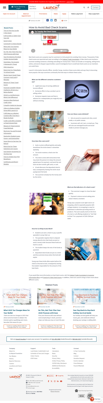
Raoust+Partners (55, 391)
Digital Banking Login (19, 7)
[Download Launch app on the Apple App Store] (50, 375)
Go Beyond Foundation (15, 353)
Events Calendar (79, 361)
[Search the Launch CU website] (84, 7)
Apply (64, 14)
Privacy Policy (56, 358)
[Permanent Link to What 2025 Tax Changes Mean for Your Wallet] (4, 307)
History (11, 358)
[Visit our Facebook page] (48, 381)
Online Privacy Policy (58, 361)
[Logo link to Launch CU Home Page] (51, 7)
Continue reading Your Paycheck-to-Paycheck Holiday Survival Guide (86, 326)
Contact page (31, 388)
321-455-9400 (56, 339)
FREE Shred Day (9, 67)
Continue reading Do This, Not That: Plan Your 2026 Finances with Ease (52, 326)
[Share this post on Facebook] (47, 20)
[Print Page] (62, 20)
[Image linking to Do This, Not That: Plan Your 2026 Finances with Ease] (51, 297)
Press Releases (78, 363)
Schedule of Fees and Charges (40, 353)
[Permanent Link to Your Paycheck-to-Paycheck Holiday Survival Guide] (74, 307)
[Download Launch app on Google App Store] (59, 375)
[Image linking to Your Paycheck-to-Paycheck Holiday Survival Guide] (86, 297)
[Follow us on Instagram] (54, 381)
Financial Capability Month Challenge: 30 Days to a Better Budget (12, 90)
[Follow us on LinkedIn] (57, 381)
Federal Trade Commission (71, 59)
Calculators (55, 351)
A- (64, 20)
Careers (11, 363)
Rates (56, 14)
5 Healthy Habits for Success (13, 105)
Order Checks (35, 356)
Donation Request (79, 358)
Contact (96, 7)
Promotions (43, 14)
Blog (75, 353)
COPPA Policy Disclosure (59, 363)
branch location (21, 339)
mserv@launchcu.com (33, 386)
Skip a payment (94, 14)
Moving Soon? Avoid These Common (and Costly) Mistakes (12, 77)
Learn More (70, 2)
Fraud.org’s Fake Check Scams (52, 277)
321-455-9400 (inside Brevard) (35, 380)
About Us (12, 351)
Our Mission (12, 356)
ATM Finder (34, 358)
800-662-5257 (77, 339)
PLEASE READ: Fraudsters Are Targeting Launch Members (51, 2)
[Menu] (4, 7)
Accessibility (55, 368)
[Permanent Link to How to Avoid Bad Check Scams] (29, 20)
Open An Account (9, 14)
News (11, 368)
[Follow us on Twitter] (51, 381)
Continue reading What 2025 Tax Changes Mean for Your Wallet (17, 326)
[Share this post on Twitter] (51, 20)
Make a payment (77, 14)
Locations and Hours (15, 366)
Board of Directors (14, 361)
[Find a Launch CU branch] (88, 7)
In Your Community (79, 351)
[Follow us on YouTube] (61, 381)
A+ (66, 20)
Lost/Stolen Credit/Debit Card (40, 351)
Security (54, 356)
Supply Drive (8, 41)
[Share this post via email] (55, 20)
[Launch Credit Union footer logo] (16, 376)
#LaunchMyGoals (79, 366)
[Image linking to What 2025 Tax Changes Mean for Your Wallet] (16, 297)
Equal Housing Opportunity (85, 390)
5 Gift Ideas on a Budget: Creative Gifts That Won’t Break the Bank (11, 115)
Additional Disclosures (58, 366)
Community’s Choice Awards (12, 44)
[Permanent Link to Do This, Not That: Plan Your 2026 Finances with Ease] (39, 307)
